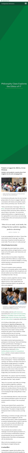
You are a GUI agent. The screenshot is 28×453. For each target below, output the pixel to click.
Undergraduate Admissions (7, 3)
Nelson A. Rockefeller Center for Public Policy (14, 315)
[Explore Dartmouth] (1, 1)
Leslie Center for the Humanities (18, 313)
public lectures (17, 312)
